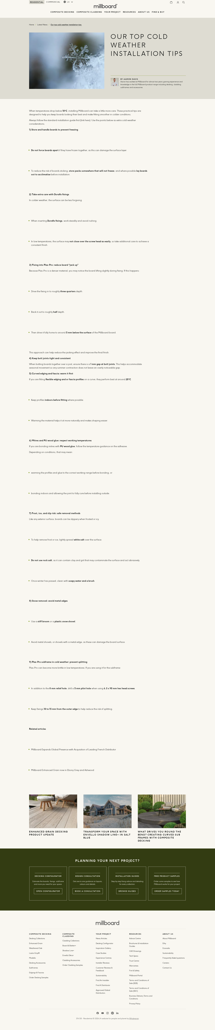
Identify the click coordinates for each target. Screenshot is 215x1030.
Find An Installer (102, 980)
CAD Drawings (135, 951)
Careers (166, 963)
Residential (37, 2)
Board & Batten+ (69, 945)
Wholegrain (134, 1018)
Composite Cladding (89, 12)
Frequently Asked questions (174, 958)
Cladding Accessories (71, 960)
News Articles (101, 938)
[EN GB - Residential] (107, 923)
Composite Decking (62, 12)
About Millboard (169, 938)
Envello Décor (68, 955)
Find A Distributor (103, 985)
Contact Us (167, 968)
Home (31, 25)
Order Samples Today (166, 891)
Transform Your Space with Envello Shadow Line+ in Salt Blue (107, 834)
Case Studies (101, 953)
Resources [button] (129, 12)
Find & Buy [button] (158, 12)
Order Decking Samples (38, 977)
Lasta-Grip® (34, 953)
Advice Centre (135, 938)
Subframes (33, 968)
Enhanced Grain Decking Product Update (48, 833)
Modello (32, 958)
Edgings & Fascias (36, 972)
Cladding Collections (70, 941)
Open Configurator (48, 891)
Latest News (42, 25)
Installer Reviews (103, 963)
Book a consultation (87, 891)
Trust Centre (134, 961)
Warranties (133, 966)
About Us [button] (144, 12)
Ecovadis (166, 948)
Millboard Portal (135, 975)
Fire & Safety (134, 970)
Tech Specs (133, 956)
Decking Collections (37, 938)
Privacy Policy (135, 1003)
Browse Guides (127, 891)
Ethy (164, 943)
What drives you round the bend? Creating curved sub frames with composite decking (159, 836)
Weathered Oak (35, 948)
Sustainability (101, 975)
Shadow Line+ (68, 950)
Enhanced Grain (35, 943)
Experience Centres (104, 958)
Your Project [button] (112, 12)
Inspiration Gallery (103, 948)
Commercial (53, 2)
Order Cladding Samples (72, 965)
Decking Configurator (104, 943)
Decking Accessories (37, 963)
